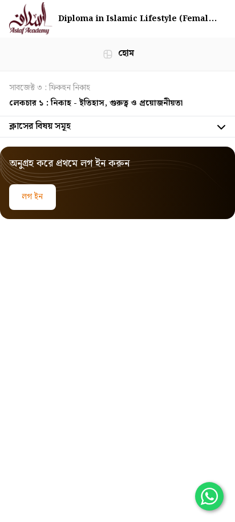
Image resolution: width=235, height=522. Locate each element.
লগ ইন (32, 197)
